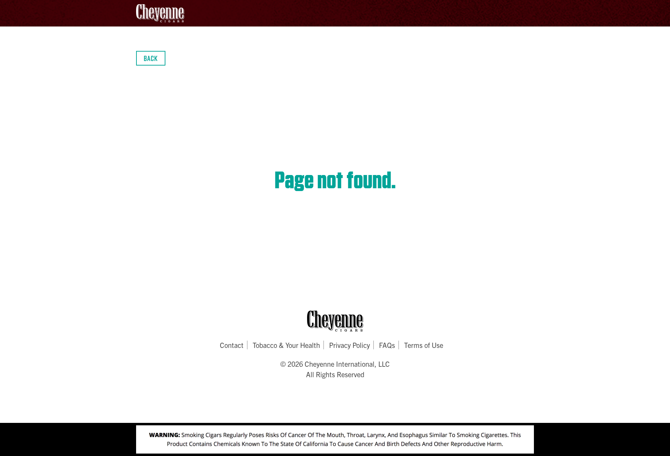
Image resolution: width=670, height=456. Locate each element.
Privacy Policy (349, 345)
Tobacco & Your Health (286, 345)
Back (151, 58)
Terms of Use (423, 345)
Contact (232, 345)
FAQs (387, 345)
